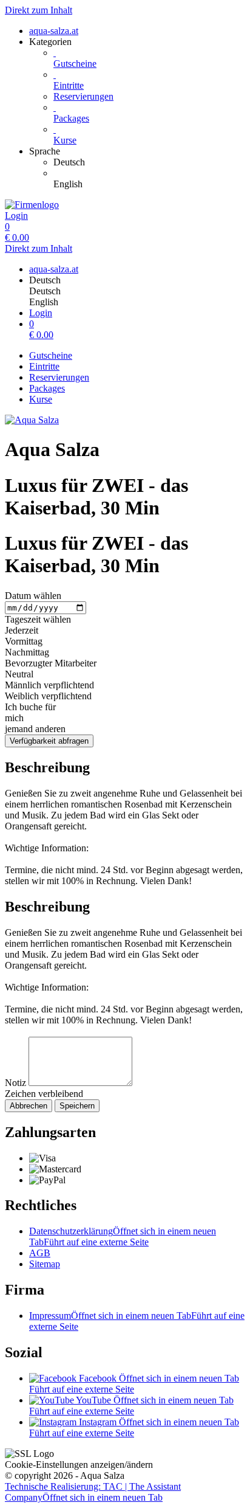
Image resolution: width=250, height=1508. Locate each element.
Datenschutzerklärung (122, 1236)
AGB (39, 1253)
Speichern (77, 1105)
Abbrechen (28, 1105)
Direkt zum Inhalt (38, 10)
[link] (149, 162)
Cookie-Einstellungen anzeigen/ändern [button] (79, 1464)
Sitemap (44, 1264)
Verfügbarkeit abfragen (49, 740)
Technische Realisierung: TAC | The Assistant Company (93, 1492)
